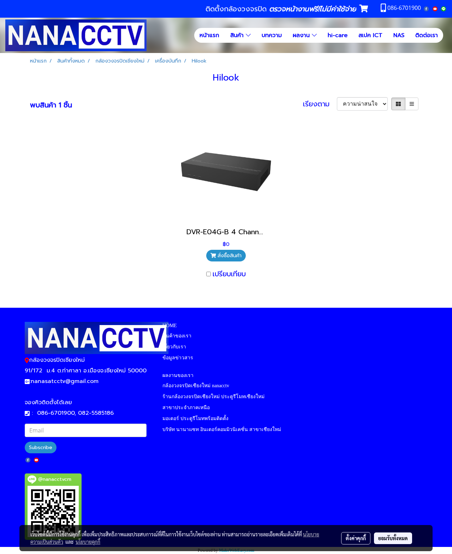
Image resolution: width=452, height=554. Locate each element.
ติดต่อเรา (426, 35)
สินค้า (238, 35)
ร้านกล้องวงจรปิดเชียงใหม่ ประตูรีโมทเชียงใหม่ (213, 396)
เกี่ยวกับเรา (174, 346)
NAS (398, 35)
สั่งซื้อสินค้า (229, 255)
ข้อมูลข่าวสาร (177, 357)
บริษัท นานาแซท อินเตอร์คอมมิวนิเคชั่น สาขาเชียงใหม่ (221, 429)
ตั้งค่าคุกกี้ (356, 538)
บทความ (272, 35)
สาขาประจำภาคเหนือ (186, 407)
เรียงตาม (320, 104)
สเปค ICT (370, 35)
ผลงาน (302, 35)
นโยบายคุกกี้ (88, 541)
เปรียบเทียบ (229, 274)
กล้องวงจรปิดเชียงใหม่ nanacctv (195, 385)
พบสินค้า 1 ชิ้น (51, 105)
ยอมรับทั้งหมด (393, 538)
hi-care (337, 35)
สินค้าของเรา (176, 335)
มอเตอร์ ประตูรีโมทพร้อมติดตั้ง (195, 418)
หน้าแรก (209, 35)
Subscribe (40, 447)
